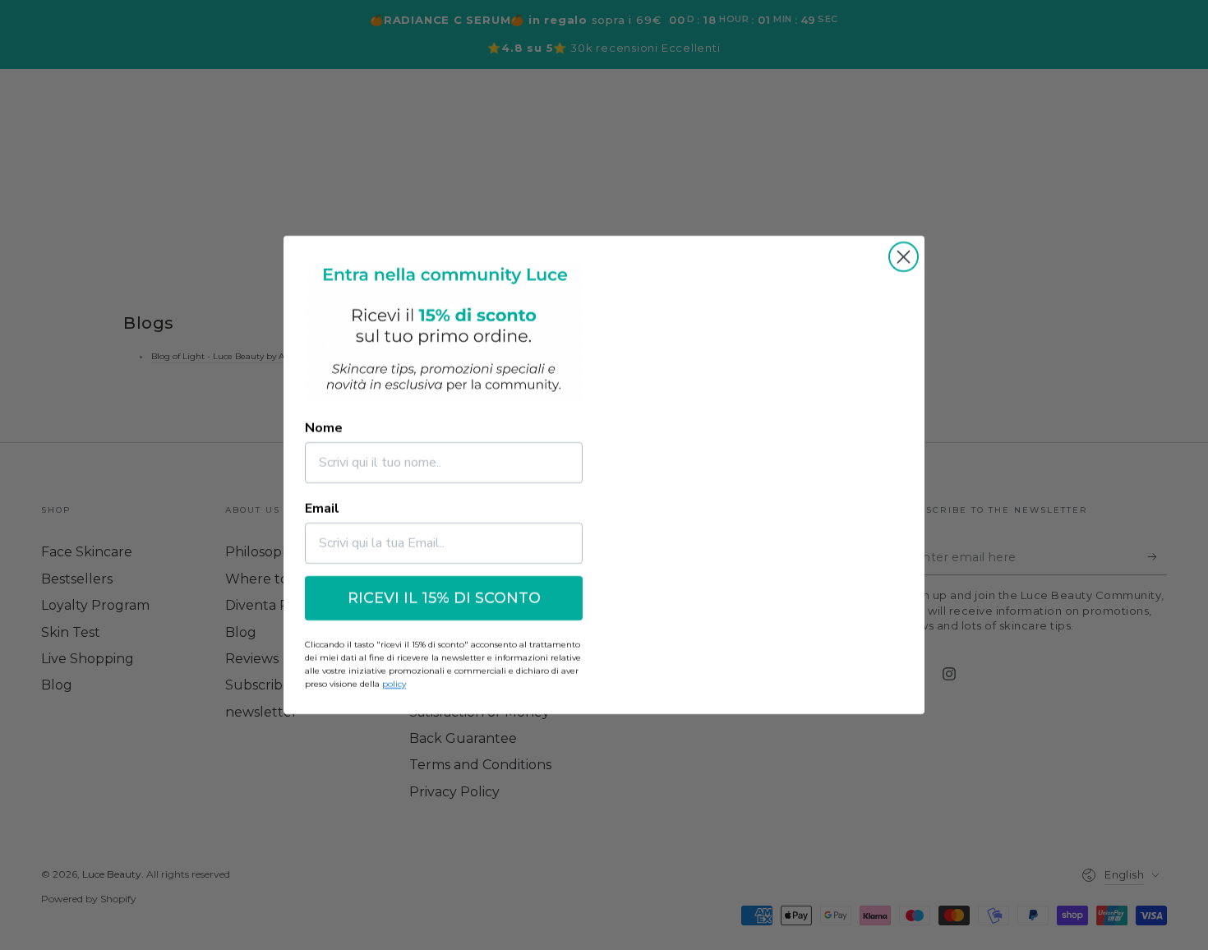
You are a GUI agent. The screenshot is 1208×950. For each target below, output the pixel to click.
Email (322, 509)
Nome (324, 428)
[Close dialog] (903, 256)
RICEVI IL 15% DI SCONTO (444, 598)
